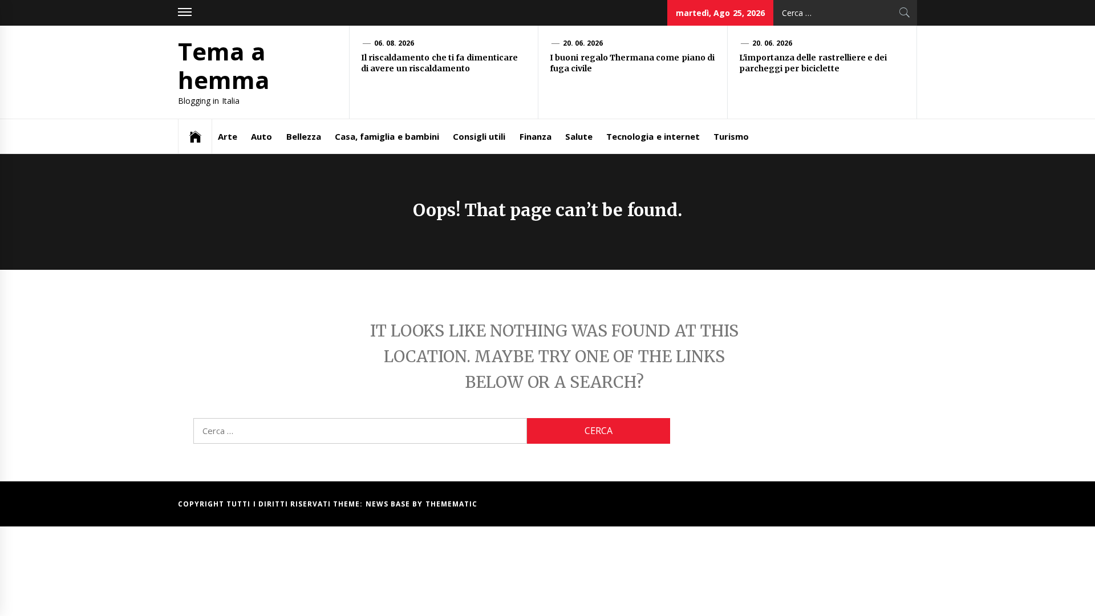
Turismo (731, 136)
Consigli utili (479, 136)
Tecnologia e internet (653, 136)
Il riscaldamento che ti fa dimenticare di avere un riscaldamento (439, 63)
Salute (579, 136)
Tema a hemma (224, 65)
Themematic (451, 504)
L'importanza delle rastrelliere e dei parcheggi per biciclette (813, 63)
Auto (261, 136)
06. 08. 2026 (394, 43)
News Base (389, 504)
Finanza (535, 136)
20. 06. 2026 (583, 43)
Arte (227, 136)
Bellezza (303, 136)
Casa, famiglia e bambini (387, 136)
